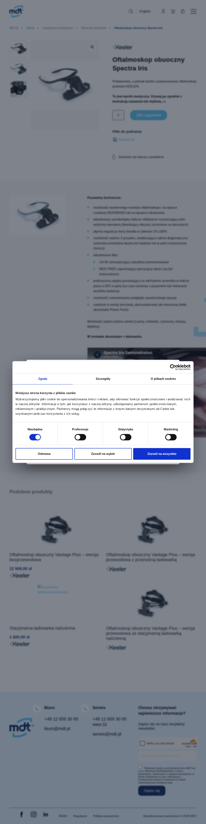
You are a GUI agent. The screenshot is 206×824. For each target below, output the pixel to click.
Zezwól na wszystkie (161, 453)
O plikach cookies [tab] (163, 378)
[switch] (80, 437)
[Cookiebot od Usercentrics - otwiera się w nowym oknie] (173, 367)
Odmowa (44, 453)
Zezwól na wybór (103, 453)
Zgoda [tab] (42, 378)
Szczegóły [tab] (103, 378)
